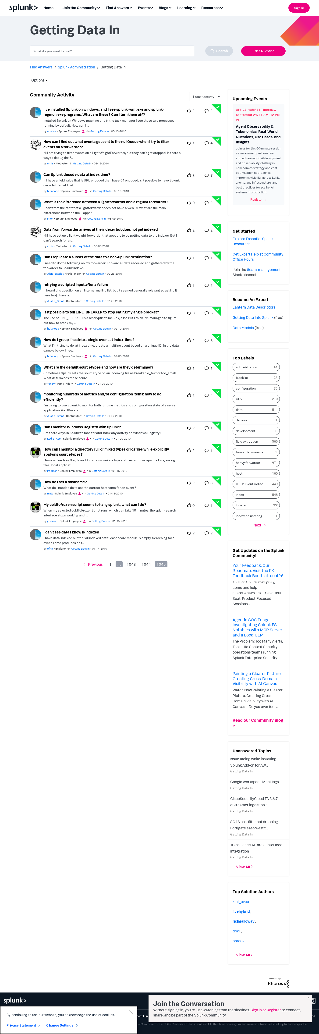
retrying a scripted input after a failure (75, 284)
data (239, 410)
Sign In (299, 8)
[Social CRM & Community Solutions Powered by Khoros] (278, 982)
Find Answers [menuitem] (117, 7)
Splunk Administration (76, 67)
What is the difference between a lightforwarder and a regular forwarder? (105, 201)
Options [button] (36, 80)
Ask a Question (263, 51)
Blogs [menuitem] (163, 7)
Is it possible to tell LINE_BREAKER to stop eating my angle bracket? (101, 312)
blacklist (242, 378)
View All (243, 866)
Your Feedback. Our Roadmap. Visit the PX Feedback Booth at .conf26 (258, 570)
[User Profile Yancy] (35, 369)
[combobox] (131, 51)
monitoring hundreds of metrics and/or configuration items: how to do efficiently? (102, 397)
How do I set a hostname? (65, 482)
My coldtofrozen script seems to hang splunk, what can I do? (94, 504)
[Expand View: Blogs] (170, 7)
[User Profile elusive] (35, 112)
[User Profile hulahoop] (35, 176)
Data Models (243, 327)
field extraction (247, 441)
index (240, 495)
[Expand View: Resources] (221, 7)
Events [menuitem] (144, 7)
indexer (241, 505)
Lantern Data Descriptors (254, 307)
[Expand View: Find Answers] (130, 7)
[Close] (131, 1012)
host (239, 473)
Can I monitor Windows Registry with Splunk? (82, 427)
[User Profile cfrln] (35, 534)
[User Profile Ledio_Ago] (35, 429)
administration (246, 367)
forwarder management (253, 452)
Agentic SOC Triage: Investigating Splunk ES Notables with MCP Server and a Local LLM (257, 627)
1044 (146, 564)
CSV (239, 399)
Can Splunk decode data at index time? (76, 174)
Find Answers (41, 67)
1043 (131, 564)
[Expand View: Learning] (194, 7)
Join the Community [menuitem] (80, 7)
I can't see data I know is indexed (71, 532)
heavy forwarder (248, 463)
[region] (68, 1020)
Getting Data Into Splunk (253, 317)
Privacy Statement (21, 1025)
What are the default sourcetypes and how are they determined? (98, 367)
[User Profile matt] (35, 484)
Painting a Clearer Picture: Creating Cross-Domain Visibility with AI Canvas (257, 678)
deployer (242, 420)
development (245, 431)
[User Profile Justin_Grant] (35, 286)
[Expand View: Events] (151, 7)
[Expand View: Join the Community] (98, 7)
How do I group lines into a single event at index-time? (89, 339)
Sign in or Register (266, 1010)
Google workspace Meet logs (254, 781)
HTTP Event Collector (251, 484)
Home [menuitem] (48, 7)
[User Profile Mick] (35, 204)
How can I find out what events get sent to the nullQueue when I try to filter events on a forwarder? (106, 144)
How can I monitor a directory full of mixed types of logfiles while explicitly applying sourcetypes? (106, 452)
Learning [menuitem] (184, 7)
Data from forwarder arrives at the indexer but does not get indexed (100, 229)
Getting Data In (99, 131)
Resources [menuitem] (210, 7)
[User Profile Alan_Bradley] (35, 259)
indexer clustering (249, 516)
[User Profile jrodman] (35, 451)
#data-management (264, 269)
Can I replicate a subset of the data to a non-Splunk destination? (97, 257)
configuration (246, 388)
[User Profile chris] (35, 144)
